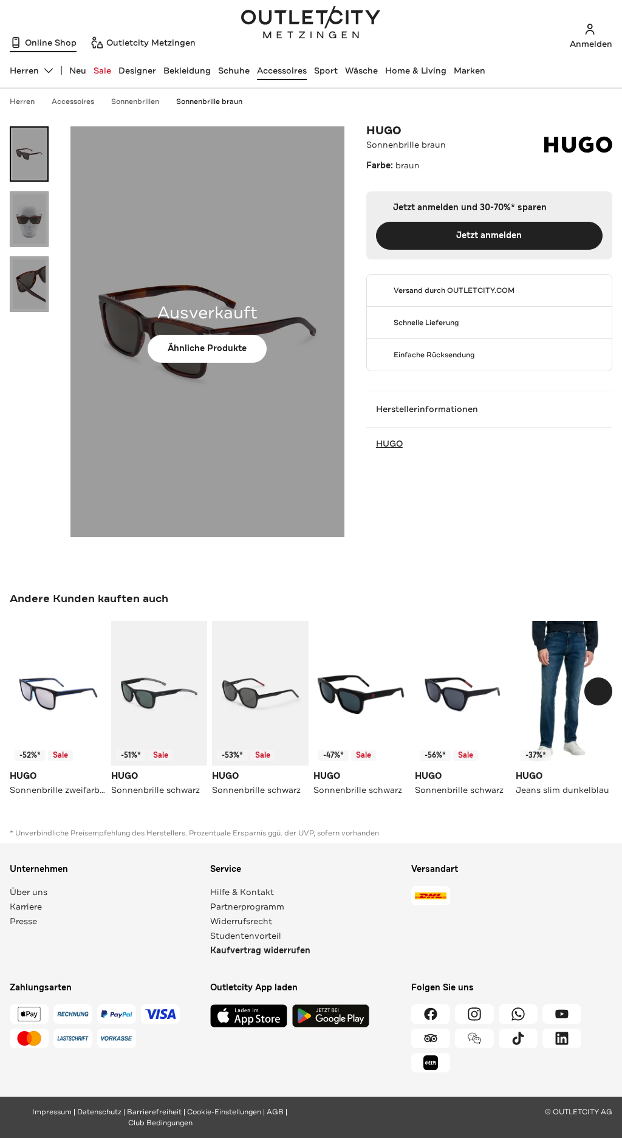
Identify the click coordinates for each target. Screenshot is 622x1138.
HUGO (384, 130)
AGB (275, 1112)
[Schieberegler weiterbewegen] (598, 691)
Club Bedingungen (160, 1123)
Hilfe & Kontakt (242, 891)
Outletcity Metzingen (311, 24)
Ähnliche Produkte (207, 348)
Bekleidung (187, 70)
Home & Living (415, 70)
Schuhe (234, 70)
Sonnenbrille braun (209, 101)
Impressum (52, 1112)
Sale (102, 70)
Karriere (26, 906)
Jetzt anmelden (489, 235)
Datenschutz (99, 1112)
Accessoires (282, 70)
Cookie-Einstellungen (224, 1112)
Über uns (28, 891)
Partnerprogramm (247, 906)
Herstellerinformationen (427, 408)
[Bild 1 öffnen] (29, 154)
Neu (77, 70)
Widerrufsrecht (241, 921)
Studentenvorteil (245, 935)
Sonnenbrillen (135, 101)
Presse (23, 921)
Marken (469, 70)
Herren (22, 101)
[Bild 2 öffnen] (29, 219)
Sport (326, 70)
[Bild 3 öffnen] (29, 284)
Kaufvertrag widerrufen (260, 950)
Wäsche (361, 70)
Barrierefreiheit (154, 1112)
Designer (137, 70)
